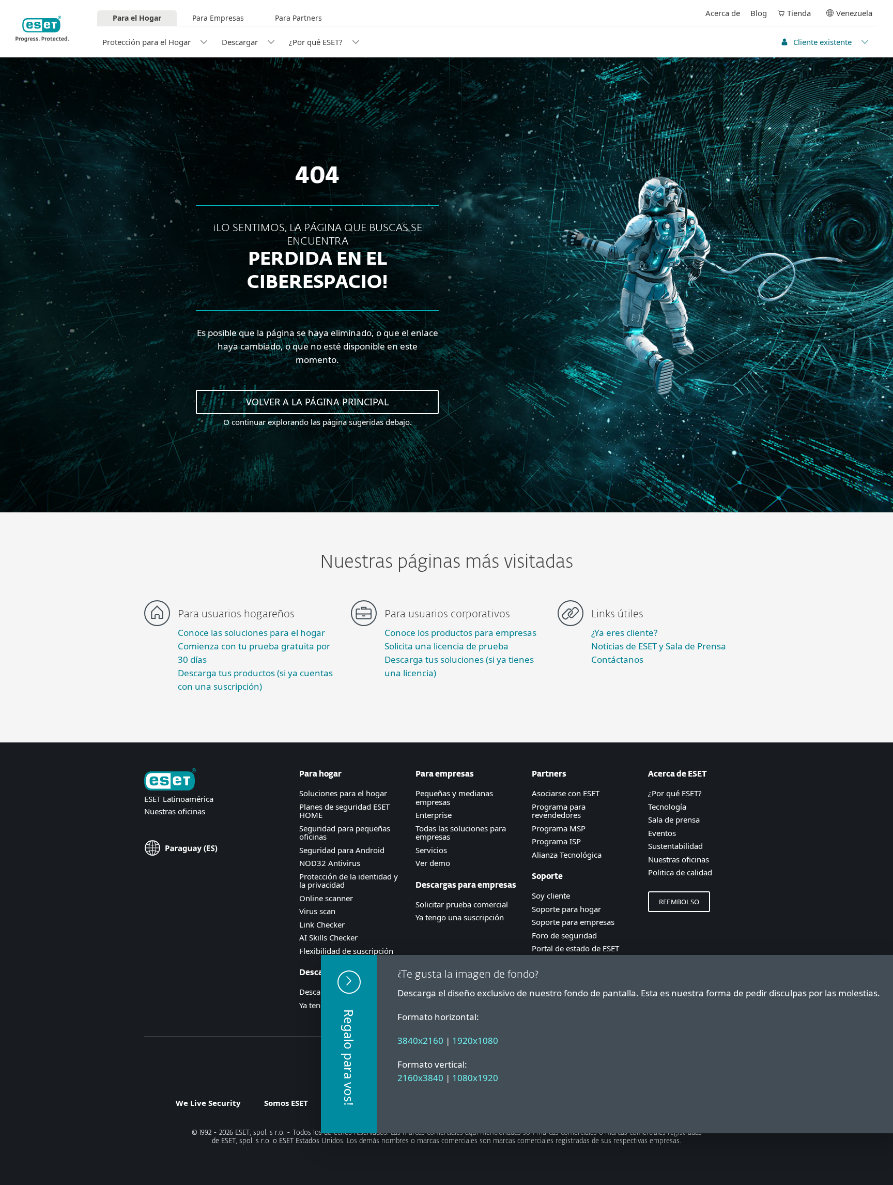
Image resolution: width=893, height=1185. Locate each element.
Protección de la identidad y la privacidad (348, 880)
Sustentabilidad (675, 846)
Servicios (431, 850)
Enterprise (433, 815)
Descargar (240, 42)
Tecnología (667, 806)
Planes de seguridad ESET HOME (344, 811)
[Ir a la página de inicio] (170, 780)
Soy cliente (551, 895)
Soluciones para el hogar (343, 793)
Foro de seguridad (564, 935)
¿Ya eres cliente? (624, 633)
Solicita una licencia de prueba (446, 646)
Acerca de (722, 13)
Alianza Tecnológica (567, 854)
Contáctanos (617, 659)
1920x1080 (475, 1040)
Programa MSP (559, 828)
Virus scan (317, 911)
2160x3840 (420, 1078)
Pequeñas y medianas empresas (454, 797)
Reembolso (679, 901)
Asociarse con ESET (565, 793)
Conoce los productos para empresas (460, 633)
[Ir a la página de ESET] (42, 29)
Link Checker (322, 924)
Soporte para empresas (573, 922)
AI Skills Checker (328, 937)
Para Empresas (218, 18)
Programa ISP (556, 841)
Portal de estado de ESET (575, 948)
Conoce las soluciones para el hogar (251, 633)
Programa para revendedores (559, 811)
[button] (349, 1044)
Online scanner (326, 898)
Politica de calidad (680, 872)
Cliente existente (822, 42)
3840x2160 (420, 1040)
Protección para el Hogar (146, 42)
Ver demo (432, 863)
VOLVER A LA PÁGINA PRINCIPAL (317, 402)
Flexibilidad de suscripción (346, 951)
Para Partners (298, 18)
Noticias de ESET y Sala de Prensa (658, 646)
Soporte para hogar (566, 909)
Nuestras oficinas (174, 811)
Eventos (662, 833)
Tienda (799, 13)
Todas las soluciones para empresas (460, 832)
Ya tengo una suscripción (459, 917)
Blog (758, 13)
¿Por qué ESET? (316, 42)
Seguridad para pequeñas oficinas (344, 832)
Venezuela (854, 13)
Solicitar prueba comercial (461, 904)
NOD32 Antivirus (329, 863)
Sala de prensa (674, 819)
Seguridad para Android (341, 850)
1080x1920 (475, 1078)
